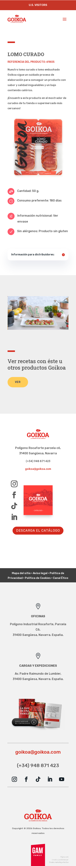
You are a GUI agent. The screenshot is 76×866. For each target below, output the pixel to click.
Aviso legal (40, 573)
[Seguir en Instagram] (14, 483)
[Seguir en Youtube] (61, 779)
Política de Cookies (38, 578)
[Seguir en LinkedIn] (14, 517)
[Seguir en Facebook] (14, 495)
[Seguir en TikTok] (14, 506)
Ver (18, 382)
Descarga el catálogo (38, 530)
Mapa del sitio (21, 573)
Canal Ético (60, 578)
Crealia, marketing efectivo (58, 862)
